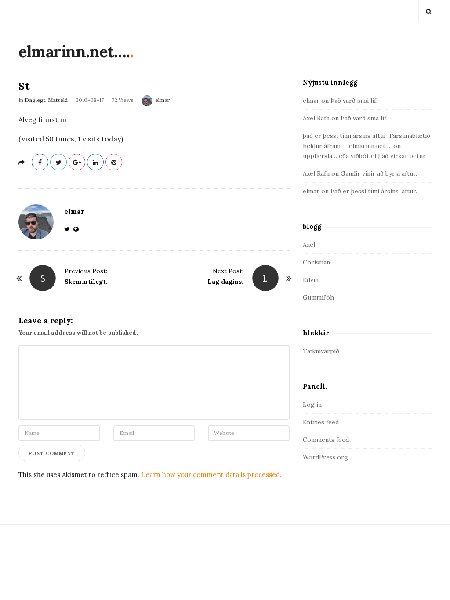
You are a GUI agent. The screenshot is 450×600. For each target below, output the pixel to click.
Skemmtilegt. (86, 282)
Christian (316, 262)
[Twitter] (68, 229)
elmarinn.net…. (74, 51)
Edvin (311, 280)
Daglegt (35, 100)
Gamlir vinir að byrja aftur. (379, 173)
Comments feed (326, 440)
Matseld (58, 100)
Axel (309, 245)
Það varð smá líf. (353, 101)
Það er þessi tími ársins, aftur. (373, 191)
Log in (312, 404)
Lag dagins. (225, 282)
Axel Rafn (316, 118)
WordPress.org (325, 457)
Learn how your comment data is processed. (211, 474)
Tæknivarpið (321, 351)
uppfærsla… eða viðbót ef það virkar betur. (365, 156)
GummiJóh (318, 297)
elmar (162, 100)
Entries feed (321, 422)
